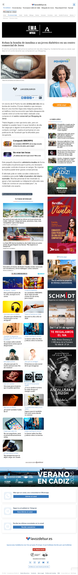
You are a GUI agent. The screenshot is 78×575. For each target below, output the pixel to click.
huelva (37, 15)
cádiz (20, 15)
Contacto (33, 573)
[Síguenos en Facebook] (47, 562)
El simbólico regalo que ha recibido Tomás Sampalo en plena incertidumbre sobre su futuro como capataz (66, 127)
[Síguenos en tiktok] (39, 562)
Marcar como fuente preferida (40, 566)
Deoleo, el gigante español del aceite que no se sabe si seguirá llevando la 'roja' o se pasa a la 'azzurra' (66, 161)
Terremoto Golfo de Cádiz (31, 8)
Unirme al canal (31, 496)
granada (43, 15)
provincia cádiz (12, 15)
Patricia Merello (8, 270)
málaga (31, 15)
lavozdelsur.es (27, 89)
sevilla (26, 15)
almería (72, 15)
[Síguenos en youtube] (43, 562)
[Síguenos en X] (30, 562)
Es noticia (6, 8)
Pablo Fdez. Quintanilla (10, 224)
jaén (56, 15)
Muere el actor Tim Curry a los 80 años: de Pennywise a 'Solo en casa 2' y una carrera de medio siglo (66, 153)
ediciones (5, 18)
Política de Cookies (50, 573)
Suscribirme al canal (24, 512)
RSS (59, 573)
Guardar (36, 97)
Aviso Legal (41, 573)
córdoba (50, 15)
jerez (4, 15)
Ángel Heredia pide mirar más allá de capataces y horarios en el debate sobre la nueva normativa (65, 136)
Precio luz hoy (17, 8)
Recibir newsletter (28, 527)
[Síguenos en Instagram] (34, 562)
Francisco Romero (9, 248)
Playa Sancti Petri (61, 8)
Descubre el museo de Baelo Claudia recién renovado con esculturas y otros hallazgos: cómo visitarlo (23, 267)
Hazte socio (40, 549)
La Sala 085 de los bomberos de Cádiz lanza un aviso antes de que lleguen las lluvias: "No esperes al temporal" (22, 244)
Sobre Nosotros (24, 573)
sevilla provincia (63, 15)
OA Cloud (73, 573)
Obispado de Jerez (47, 8)
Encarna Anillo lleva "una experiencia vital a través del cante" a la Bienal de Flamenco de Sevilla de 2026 (65, 144)
